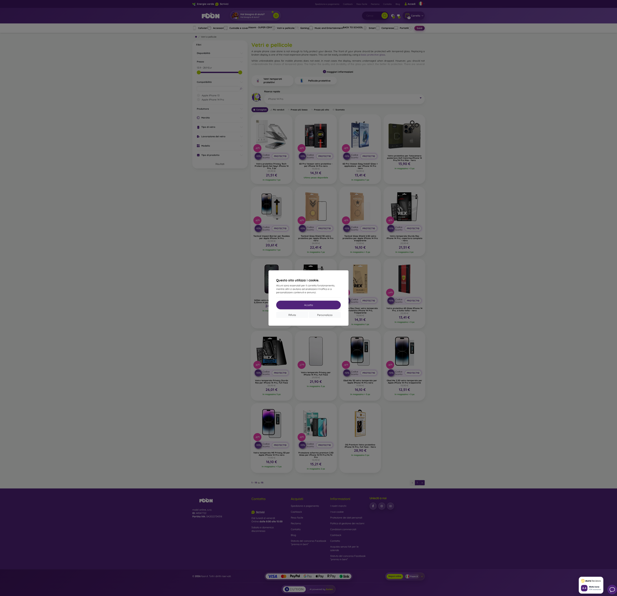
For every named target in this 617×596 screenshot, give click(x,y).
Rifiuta (292, 315)
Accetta (308, 305)
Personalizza (324, 315)
